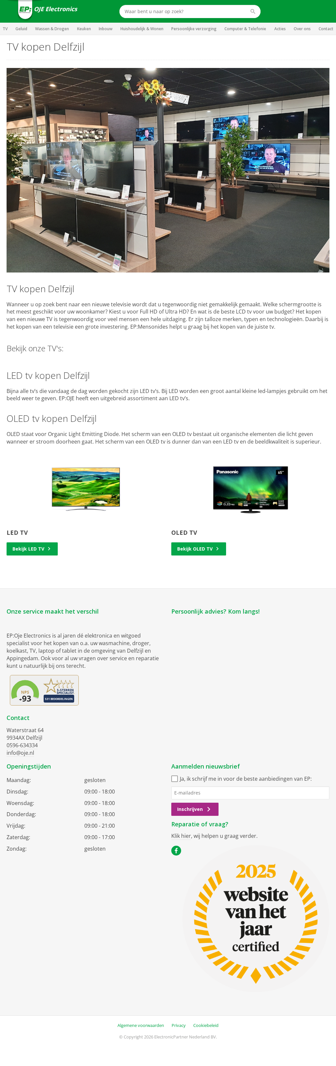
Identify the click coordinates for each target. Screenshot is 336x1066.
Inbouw (106, 29)
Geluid (21, 29)
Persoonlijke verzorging (194, 29)
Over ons (302, 29)
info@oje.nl (20, 752)
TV (5, 29)
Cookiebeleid (206, 1025)
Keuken (84, 29)
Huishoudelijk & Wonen (141, 29)
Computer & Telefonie (245, 29)
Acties (280, 29)
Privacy (179, 1025)
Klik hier (181, 835)
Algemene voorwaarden (140, 1025)
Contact (326, 29)
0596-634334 (22, 745)
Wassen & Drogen (52, 29)
